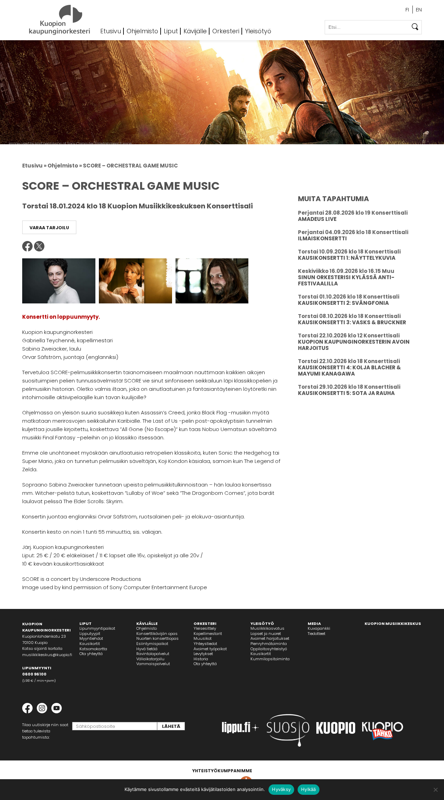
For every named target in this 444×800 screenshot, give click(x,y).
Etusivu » (34, 165)
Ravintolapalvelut (152, 653)
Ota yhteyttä (91, 653)
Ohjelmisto (142, 31)
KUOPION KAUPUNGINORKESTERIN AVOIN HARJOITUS (354, 345)
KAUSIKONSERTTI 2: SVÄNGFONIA (343, 303)
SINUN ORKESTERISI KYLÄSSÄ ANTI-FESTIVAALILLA (346, 280)
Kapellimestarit (208, 633)
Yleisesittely (205, 628)
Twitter (39, 246)
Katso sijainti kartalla (42, 648)
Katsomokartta (93, 649)
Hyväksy (281, 789)
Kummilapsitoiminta (270, 659)
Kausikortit (89, 643)
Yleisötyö (258, 31)
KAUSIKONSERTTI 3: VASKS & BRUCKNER (352, 322)
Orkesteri (225, 31)
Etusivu (110, 31)
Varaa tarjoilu (49, 228)
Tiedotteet (316, 633)
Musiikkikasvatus (267, 628)
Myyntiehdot (91, 638)
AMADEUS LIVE (317, 219)
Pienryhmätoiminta (268, 643)
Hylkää (308, 789)
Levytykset (203, 653)
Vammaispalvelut (153, 663)
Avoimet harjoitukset (269, 638)
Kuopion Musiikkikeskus (393, 623)
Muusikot (203, 638)
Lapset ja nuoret (265, 633)
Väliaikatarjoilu (150, 659)
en (419, 9)
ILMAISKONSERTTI (322, 238)
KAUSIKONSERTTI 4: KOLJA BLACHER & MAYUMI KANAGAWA (349, 370)
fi (407, 9)
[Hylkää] (435, 789)
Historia (201, 659)
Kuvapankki (319, 628)
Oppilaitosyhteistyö (268, 649)
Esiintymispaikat (152, 643)
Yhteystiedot (205, 643)
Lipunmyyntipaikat (97, 628)
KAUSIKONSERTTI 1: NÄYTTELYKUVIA (346, 257)
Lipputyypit (89, 633)
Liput (171, 31)
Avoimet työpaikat (210, 649)
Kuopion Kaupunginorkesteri (59, 20)
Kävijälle (195, 31)
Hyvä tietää (146, 649)
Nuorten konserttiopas (157, 638)
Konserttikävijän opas (157, 633)
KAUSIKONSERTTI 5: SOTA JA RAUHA (346, 393)
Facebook (27, 246)
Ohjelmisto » (65, 165)
